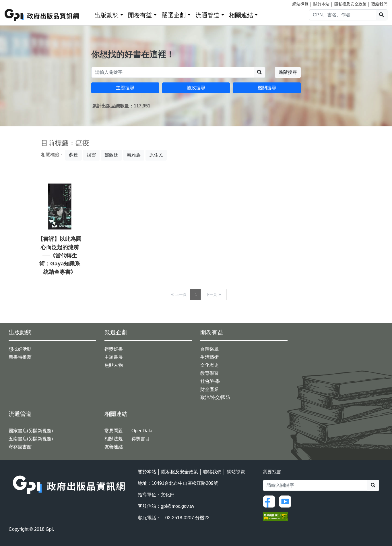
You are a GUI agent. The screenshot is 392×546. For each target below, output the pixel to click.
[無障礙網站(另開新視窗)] (275, 516)
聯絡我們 (379, 4)
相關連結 (241, 15)
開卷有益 (140, 15)
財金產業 (209, 389)
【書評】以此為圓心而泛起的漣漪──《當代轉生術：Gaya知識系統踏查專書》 (59, 255)
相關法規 (113, 438)
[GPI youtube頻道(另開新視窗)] (286, 501)
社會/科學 (210, 381)
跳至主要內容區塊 (16, 3)
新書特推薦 (20, 357)
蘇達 (73, 155)
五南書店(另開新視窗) (31, 438)
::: (88, 13)
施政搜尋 (196, 87)
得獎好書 (113, 349)
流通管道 (207, 15)
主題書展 (113, 357)
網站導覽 (300, 4)
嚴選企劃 (174, 15)
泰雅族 (134, 155)
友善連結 (113, 446)
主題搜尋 (125, 87)
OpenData (141, 430)
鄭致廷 (111, 155)
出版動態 (106, 15)
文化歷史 (209, 365)
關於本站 (321, 4)
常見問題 (113, 430)
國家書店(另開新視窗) (31, 430)
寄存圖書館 (20, 446)
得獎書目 (140, 438)
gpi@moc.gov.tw (177, 506)
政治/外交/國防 (215, 397)
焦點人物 (113, 365)
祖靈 (91, 155)
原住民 (156, 155)
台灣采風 (209, 349)
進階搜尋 (288, 72)
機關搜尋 (267, 87)
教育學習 (209, 373)
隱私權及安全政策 (350, 4)
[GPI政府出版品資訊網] (42, 15)
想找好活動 (20, 349)
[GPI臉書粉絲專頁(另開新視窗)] (270, 501)
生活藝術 (209, 357)
